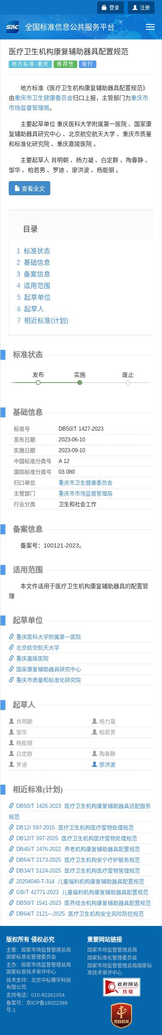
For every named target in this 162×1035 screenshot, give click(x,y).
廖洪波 (107, 764)
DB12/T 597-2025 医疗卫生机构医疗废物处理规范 (76, 838)
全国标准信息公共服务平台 (69, 27)
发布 (38, 374)
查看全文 (33, 188)
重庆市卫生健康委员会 (44, 98)
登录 (113, 7)
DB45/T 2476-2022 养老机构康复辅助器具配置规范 (78, 849)
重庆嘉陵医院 (32, 658)
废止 (128, 374)
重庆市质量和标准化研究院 (48, 680)
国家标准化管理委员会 (112, 958)
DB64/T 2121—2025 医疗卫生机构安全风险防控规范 (80, 914)
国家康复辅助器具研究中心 (48, 669)
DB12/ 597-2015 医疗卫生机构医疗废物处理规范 (75, 827)
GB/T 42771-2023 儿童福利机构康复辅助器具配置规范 (82, 892)
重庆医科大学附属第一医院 (48, 637)
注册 (143, 7)
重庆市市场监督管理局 (86, 493)
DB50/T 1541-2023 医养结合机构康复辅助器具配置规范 (83, 903)
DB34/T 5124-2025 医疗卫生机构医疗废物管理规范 (78, 871)
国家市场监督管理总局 (112, 950)
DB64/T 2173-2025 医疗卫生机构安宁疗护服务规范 (78, 860)
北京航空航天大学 (37, 648)
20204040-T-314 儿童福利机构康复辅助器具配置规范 (80, 881)
